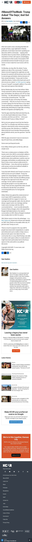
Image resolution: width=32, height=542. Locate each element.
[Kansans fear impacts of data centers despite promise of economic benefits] (6, 376)
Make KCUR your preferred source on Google (15, 413)
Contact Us (5, 500)
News (4, 484)
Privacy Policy (6, 522)
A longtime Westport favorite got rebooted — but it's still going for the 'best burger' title (20, 389)
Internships (5, 506)
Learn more (16, 350)
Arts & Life (14, 385)
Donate (27, 2)
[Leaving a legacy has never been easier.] (16, 315)
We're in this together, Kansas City (16, 438)
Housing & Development (18, 373)
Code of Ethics (6, 513)
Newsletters (6, 490)
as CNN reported (21, 82)
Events (4, 494)
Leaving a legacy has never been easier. (16, 334)
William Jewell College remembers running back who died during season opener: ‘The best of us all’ (21, 366)
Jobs (4, 503)
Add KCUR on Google (16, 422)
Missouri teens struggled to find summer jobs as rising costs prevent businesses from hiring (20, 400)
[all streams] (30, 540)
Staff (4, 497)
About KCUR (6, 478)
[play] (2, 540)
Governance (6, 516)
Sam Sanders (9, 21)
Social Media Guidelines (8, 509)
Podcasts (5, 487)
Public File (5, 519)
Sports (13, 362)
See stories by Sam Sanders (9, 263)
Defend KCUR (16, 455)
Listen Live (5, 481)
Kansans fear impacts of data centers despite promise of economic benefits (19, 377)
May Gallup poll (5, 220)
